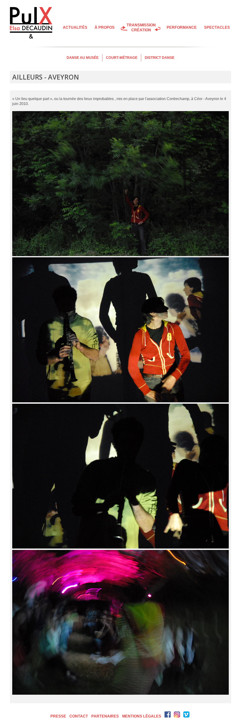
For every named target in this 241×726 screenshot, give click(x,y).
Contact (78, 716)
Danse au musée (83, 58)
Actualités (75, 27)
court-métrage (121, 58)
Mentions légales (141, 716)
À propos (105, 27)
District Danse (159, 58)
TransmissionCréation (141, 27)
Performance (182, 27)
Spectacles (217, 27)
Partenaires (105, 716)
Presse (58, 716)
